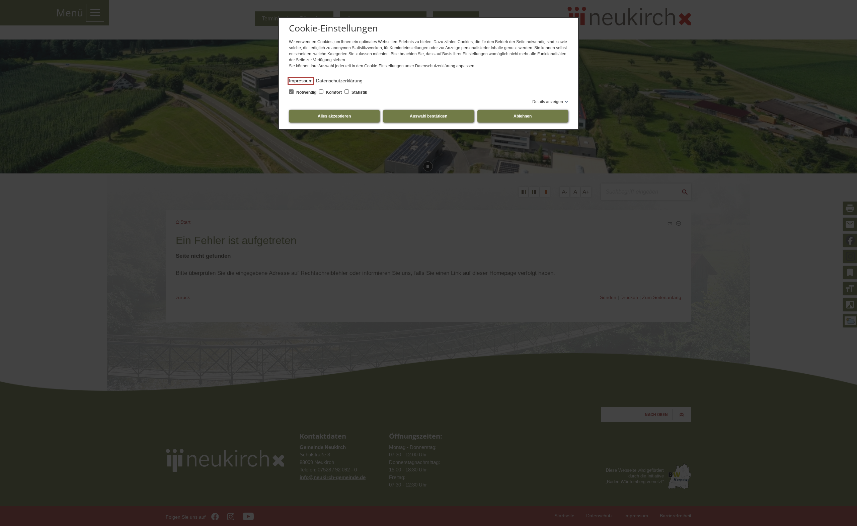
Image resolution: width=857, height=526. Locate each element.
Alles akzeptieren (334, 116)
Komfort (334, 92)
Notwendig (306, 92)
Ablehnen (523, 116)
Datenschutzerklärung (339, 80)
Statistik (358, 92)
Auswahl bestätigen (428, 116)
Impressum (301, 80)
